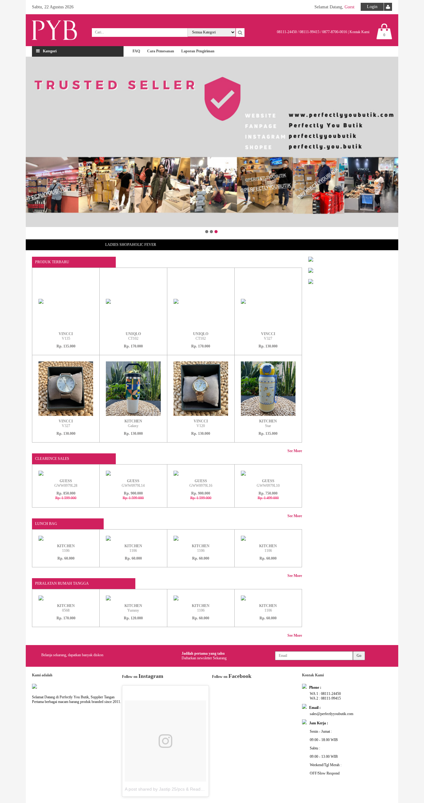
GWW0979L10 (268, 483)
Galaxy (133, 423)
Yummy (133, 608)
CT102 (133, 336)
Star (268, 423)
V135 (66, 336)
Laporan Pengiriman (197, 51)
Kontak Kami (359, 32)
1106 (66, 548)
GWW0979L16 (200, 483)
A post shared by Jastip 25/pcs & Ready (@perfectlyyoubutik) (185, 789)
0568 (66, 608)
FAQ (136, 51)
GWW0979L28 (65, 483)
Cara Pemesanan (160, 51)
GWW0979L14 (133, 483)
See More (294, 451)
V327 (268, 336)
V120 (201, 423)
